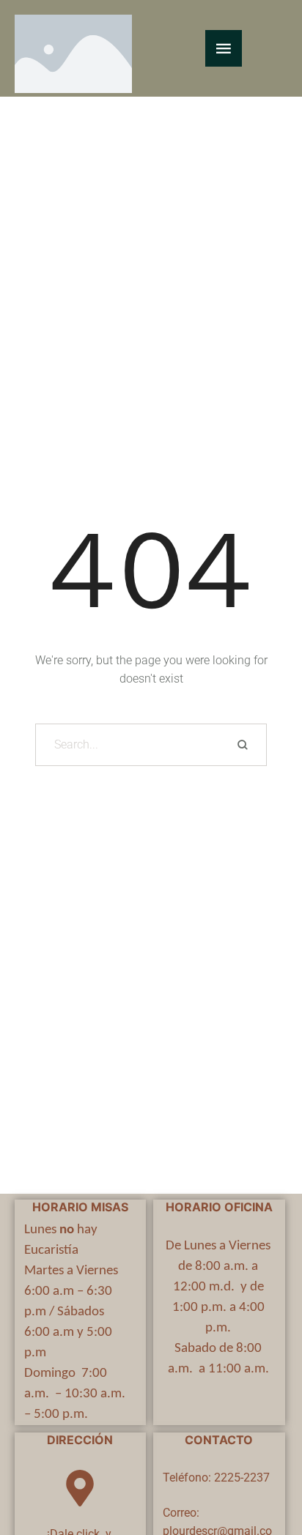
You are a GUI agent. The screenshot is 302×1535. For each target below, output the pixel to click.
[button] (262, 1473)
